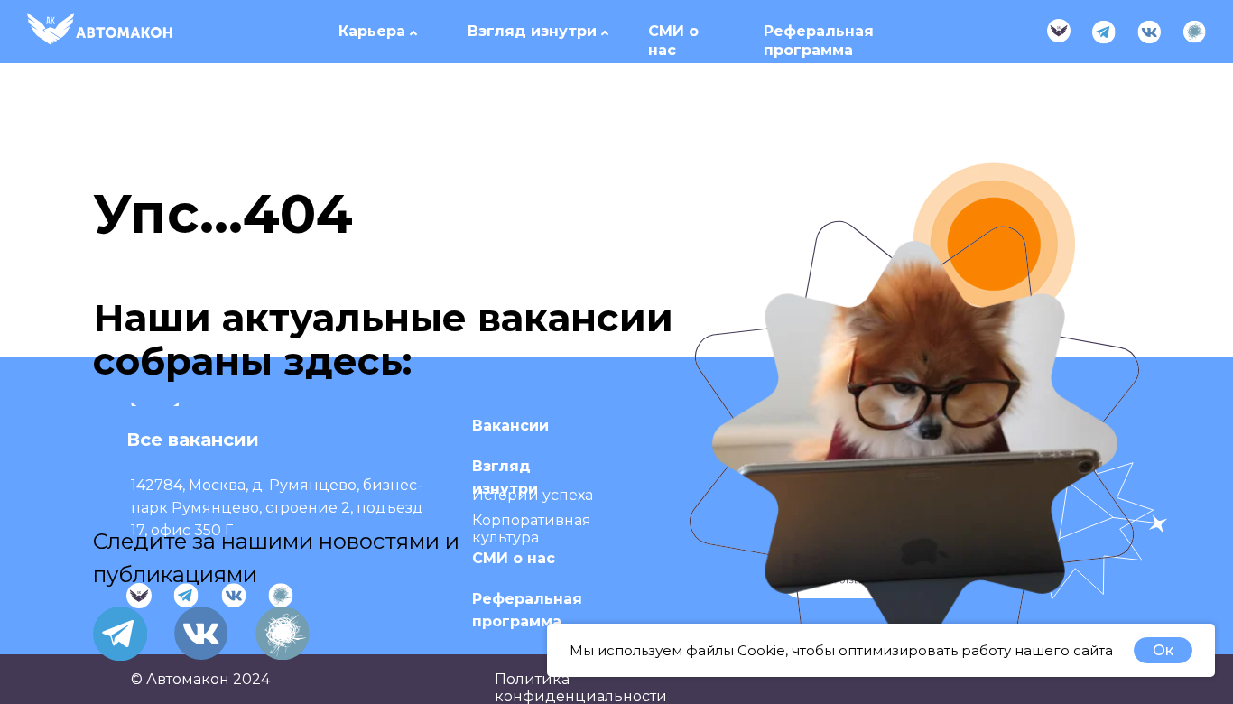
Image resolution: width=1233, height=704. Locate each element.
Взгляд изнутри (532, 31)
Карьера (371, 31)
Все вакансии (192, 439)
